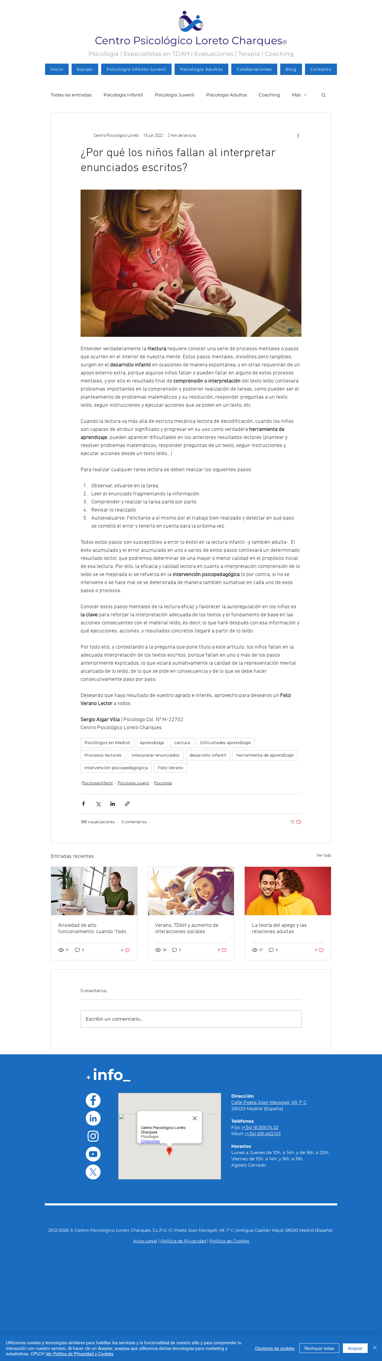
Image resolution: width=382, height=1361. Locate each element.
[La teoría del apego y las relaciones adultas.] (288, 891)
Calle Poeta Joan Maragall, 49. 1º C (269, 1102)
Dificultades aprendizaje (225, 742)
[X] (93, 1172)
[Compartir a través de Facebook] (83, 804)
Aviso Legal (145, 1241)
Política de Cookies (229, 1241)
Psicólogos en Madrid (107, 742)
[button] (323, 94)
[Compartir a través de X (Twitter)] (98, 804)
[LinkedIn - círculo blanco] (93, 1118)
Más (296, 95)
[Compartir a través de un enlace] (127, 804)
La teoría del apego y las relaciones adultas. (279, 928)
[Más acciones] (297, 135)
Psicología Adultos (226, 95)
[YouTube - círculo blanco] (93, 1154)
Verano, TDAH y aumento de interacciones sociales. (186, 928)
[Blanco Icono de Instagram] (93, 1136)
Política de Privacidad (183, 1241)
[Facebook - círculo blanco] (93, 1100)
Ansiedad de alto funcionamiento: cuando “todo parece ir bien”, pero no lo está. (93, 928)
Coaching (269, 95)
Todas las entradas (71, 95)
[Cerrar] (374, 1348)
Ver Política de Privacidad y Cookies (79, 1354)
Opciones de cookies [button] (275, 1348)
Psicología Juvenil (174, 95)
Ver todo (324, 855)
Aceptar (355, 1348)
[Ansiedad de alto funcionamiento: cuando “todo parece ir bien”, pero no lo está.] (94, 891)
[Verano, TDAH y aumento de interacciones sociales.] (191, 891)
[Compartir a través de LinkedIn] (112, 804)
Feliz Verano (170, 767)
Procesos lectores (102, 755)
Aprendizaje (152, 742)
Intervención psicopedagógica (116, 767)
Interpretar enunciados (155, 755)
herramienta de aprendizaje (265, 755)
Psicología (163, 783)
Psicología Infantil (123, 95)
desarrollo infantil (208, 755)
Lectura (182, 742)
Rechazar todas (319, 1348)
